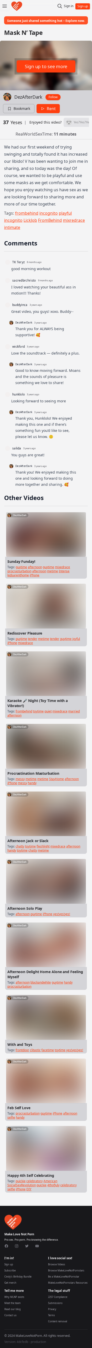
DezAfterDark (28, 97)
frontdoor (22, 1050)
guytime (21, 567)
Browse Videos (56, 1264)
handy (32, 783)
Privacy (52, 1309)
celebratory (34, 1181)
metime (52, 571)
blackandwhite (40, 982)
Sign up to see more (46, 66)
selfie (11, 1117)
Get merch (10, 1282)
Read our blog (12, 1309)
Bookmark (22, 108)
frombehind (26, 213)
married (74, 711)
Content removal (57, 1321)
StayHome (56, 779)
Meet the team (12, 1303)
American (50, 1181)
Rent (51, 108)
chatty (20, 846)
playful (65, 213)
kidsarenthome (18, 575)
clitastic (35, 1050)
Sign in (68, 6)
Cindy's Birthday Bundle (17, 1276)
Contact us (10, 1315)
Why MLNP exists (14, 1297)
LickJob (30, 220)
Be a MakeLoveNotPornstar (63, 1276)
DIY (28, 1189)
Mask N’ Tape (23, 32)
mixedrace (62, 567)
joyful (76, 639)
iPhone (34, 575)
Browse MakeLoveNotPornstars (66, 1270)
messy (20, 779)
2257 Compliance (57, 1297)
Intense (64, 571)
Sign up (8, 1264)
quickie (21, 1181)
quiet (48, 711)
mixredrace (74, 220)
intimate (12, 227)
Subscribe (10, 1270)
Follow (53, 97)
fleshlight (43, 846)
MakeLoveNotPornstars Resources (68, 1282)
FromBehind (50, 220)
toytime (38, 711)
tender (32, 639)
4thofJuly (53, 1185)
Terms (51, 1315)
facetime (47, 1050)
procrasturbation (19, 571)
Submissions (55, 1303)
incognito (48, 213)
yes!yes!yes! (61, 914)
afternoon (35, 567)
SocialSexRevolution (21, 1185)
